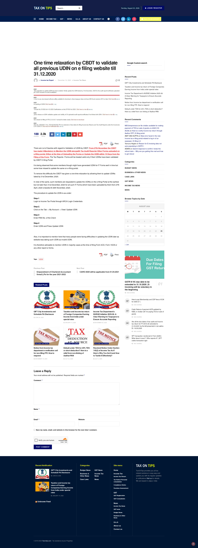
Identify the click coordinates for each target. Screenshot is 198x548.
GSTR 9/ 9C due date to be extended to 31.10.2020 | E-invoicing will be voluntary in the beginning (138, 285)
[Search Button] (80, 8)
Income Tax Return (120, 476)
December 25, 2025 (100, 322)
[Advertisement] (99, 39)
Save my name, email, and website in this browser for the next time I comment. (66, 430)
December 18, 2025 (41, 359)
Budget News (131, 168)
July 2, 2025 (98, 359)
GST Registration (119, 495)
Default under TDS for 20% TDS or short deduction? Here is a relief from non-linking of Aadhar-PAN (76, 352)
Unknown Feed (44, 501)
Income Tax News (80, 80)
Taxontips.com (46, 541)
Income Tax (51, 19)
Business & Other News (135, 172)
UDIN (41, 259)
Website (81, 419)
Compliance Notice (120, 485)
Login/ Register (154, 8)
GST (61, 19)
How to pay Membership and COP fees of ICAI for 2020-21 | (148, 300)
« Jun (127, 244)
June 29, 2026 (39, 317)
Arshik (127, 131)
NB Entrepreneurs (131, 125)
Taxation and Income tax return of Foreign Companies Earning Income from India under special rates (76, 315)
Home (41, 19)
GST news (129, 181)
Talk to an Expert (151, 19)
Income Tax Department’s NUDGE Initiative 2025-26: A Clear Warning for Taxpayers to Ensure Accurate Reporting (106, 315)
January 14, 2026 (70, 322)
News (69, 19)
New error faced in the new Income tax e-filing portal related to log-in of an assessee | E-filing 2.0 (142, 138)
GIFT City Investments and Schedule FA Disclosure (45, 312)
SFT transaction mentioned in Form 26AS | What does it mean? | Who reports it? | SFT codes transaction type (147, 338)
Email (37, 419)
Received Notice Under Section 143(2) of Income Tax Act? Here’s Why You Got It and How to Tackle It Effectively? (106, 352)
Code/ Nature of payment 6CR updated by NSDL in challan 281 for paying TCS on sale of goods (148, 311)
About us (87, 19)
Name (37, 409)
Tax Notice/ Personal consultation (120, 481)
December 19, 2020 (64, 80)
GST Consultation (119, 499)
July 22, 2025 (69, 359)
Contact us (99, 19)
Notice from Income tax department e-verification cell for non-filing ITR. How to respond (46, 352)
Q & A (78, 19)
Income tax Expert (47, 80)
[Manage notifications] (193, 544)
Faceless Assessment (121, 488)
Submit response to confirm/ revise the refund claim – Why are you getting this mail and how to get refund (144, 151)
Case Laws (129, 177)
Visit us (149, 478)
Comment (38, 380)
